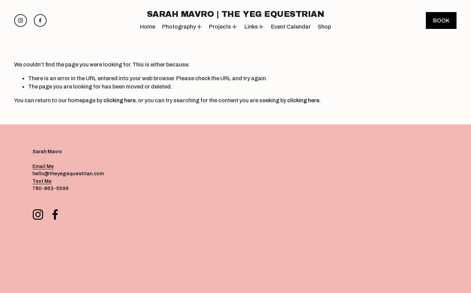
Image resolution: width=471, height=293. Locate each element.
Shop (324, 27)
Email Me (43, 166)
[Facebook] (40, 20)
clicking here (119, 100)
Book (441, 20)
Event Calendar (291, 27)
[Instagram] (20, 20)
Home (147, 27)
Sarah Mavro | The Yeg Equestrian (235, 14)
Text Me (42, 181)
